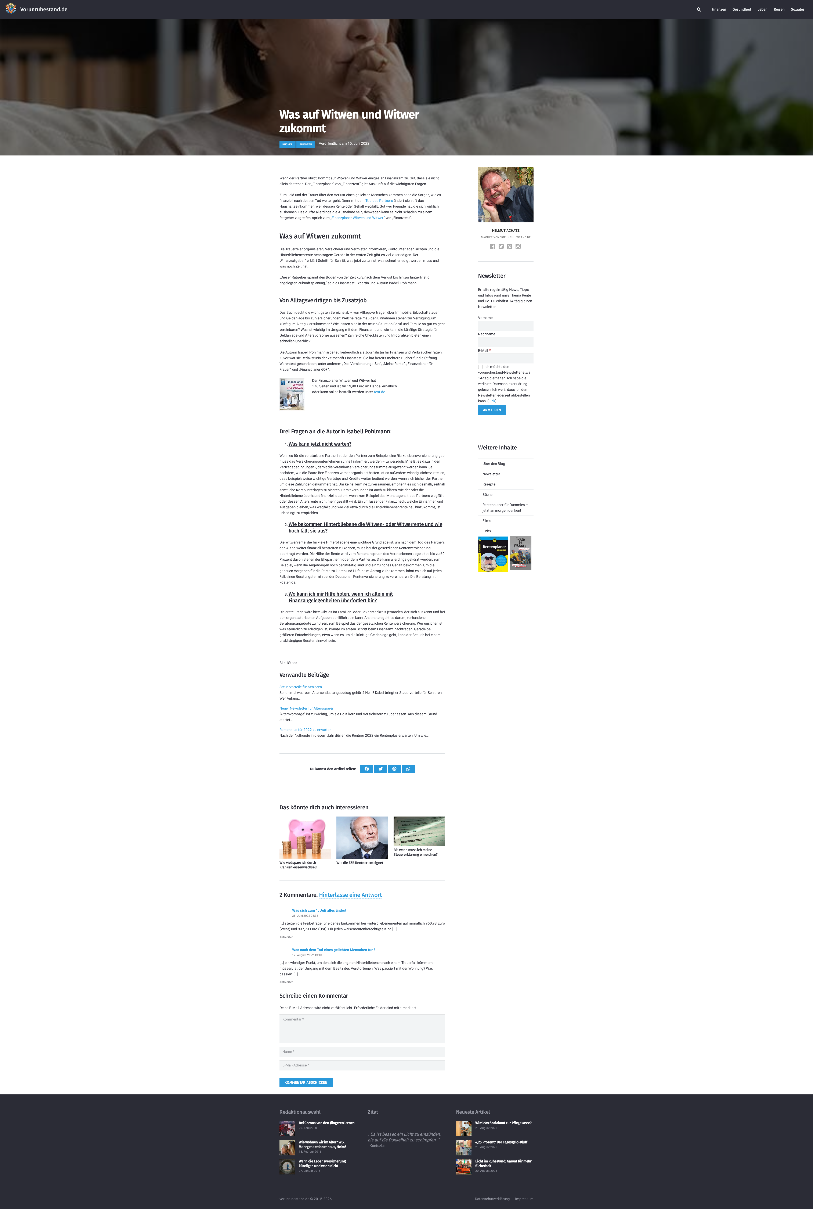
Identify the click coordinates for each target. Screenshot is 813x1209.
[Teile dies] (366, 769)
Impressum (524, 1199)
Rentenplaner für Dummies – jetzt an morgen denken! (505, 508)
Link (492, 401)
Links (487, 531)
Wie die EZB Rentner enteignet (359, 863)
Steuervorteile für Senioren (300, 687)
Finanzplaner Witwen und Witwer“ (358, 218)
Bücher (488, 494)
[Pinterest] (510, 246)
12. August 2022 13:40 (307, 955)
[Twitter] (502, 246)
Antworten (286, 937)
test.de (379, 392)
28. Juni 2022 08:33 (305, 915)
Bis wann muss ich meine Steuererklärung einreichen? (416, 852)
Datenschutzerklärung (492, 1199)
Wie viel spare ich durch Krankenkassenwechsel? (298, 864)
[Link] (11, 9)
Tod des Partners (379, 200)
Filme (487, 521)
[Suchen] (699, 9)
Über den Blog (494, 464)
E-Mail (484, 350)
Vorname (485, 318)
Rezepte (489, 484)
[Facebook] (493, 246)
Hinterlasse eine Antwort (350, 894)
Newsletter (491, 474)
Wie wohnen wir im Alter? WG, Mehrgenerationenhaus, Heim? (322, 1144)
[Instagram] (518, 246)
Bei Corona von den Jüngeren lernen (326, 1123)
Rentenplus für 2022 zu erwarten (305, 730)
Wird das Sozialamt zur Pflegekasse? (503, 1123)
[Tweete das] (380, 769)
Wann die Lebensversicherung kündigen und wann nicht (322, 1163)
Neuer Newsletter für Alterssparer (306, 708)
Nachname (486, 334)
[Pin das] (394, 769)
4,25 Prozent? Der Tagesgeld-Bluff (501, 1142)
